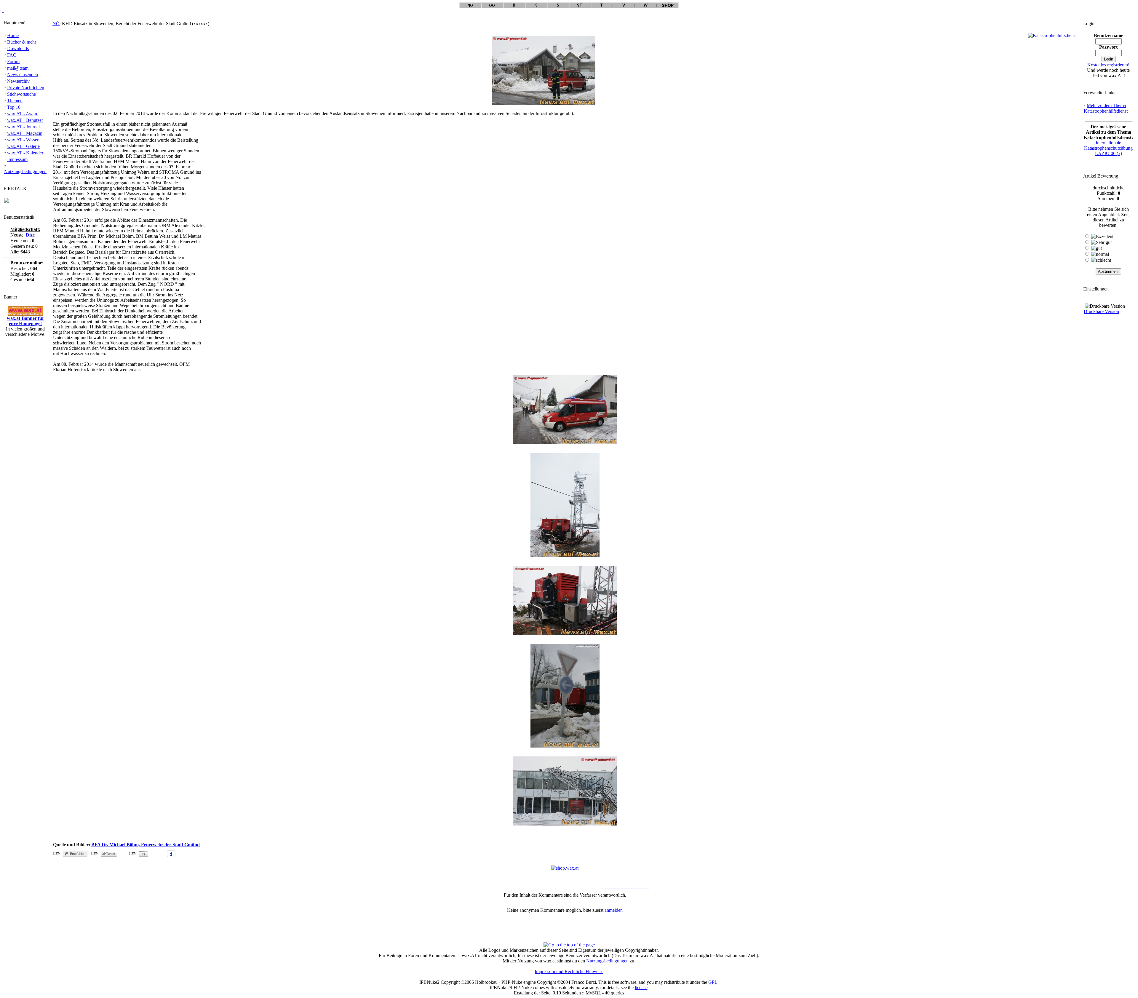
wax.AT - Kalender (25, 152)
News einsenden (22, 74)
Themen (15, 100)
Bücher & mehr (21, 41)
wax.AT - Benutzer (25, 120)
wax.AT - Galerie (23, 146)
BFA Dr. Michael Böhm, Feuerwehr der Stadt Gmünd (145, 844)
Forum (13, 61)
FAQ (12, 55)
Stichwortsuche (21, 94)
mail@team (17, 68)
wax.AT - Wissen (23, 139)
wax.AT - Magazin (24, 133)
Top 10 (13, 107)
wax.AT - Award (23, 113)
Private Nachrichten (25, 87)
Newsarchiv (18, 81)
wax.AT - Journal (23, 126)
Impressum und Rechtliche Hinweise (569, 971)
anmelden (614, 910)
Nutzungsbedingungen (25, 171)
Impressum (17, 159)
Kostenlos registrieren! (1108, 64)
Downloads (18, 48)
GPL (712, 982)
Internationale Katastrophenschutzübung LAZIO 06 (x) (1108, 148)
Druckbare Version (1101, 311)
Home (13, 35)
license (641, 987)
